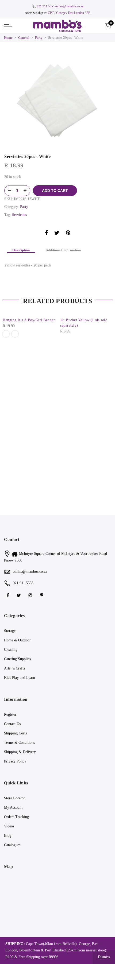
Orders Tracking (16, 817)
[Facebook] (8, 594)
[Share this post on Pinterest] (68, 233)
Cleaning (10, 650)
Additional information (63, 250)
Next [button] (106, 340)
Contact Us (12, 724)
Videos (9, 826)
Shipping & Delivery (20, 752)
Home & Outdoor (17, 640)
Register (10, 715)
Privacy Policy (15, 761)
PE (88, 13)
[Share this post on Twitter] (56, 233)
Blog (7, 836)
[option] (57, 99)
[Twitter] (19, 594)
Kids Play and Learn (19, 678)
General (23, 38)
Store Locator (14, 798)
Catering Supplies (17, 659)
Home (8, 38)
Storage (10, 631)
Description (21, 250)
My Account (13, 808)
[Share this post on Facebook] (46, 233)
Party (39, 38)
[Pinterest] (42, 594)
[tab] (21, 250)
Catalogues (12, 845)
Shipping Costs (15, 733)
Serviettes (19, 215)
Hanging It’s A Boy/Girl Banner (29, 320)
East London (76, 13)
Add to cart (55, 190)
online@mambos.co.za (69, 6)
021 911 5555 (46, 6)
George (61, 13)
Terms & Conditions (19, 743)
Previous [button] (9, 340)
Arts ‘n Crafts (14, 668)
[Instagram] (31, 594)
